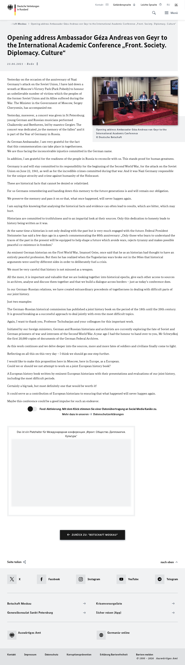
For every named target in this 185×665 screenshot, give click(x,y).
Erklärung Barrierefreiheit (114, 654)
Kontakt (11, 654)
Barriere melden (144, 654)
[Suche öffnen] (153, 11)
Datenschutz (51, 654)
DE (176, 4)
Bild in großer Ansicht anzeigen (135, 101)
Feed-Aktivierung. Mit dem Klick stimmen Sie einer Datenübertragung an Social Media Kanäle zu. (98, 409)
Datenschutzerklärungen (108, 414)
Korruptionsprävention (79, 654)
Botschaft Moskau (16, 23)
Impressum (30, 654)
